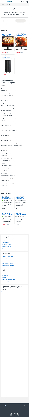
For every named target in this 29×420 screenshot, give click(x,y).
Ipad (2, 88)
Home (2, 4)
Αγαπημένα (5, 275)
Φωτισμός (3, 185)
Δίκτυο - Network (5, 125)
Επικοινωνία (5, 248)
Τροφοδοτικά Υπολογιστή (7, 108)
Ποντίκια (3, 170)
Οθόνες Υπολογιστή (6, 33)
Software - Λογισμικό (6, 110)
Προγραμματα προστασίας (7, 118)
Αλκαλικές (3, 155)
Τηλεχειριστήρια (5, 140)
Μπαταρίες (4, 153)
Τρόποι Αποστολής (6, 261)
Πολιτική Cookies (6, 246)
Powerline (3, 128)
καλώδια (3, 163)
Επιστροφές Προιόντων (8, 265)
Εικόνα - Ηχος (4, 135)
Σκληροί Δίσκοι (4, 103)
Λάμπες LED (4, 188)
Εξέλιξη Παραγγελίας (7, 263)
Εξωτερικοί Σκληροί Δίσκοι (7, 105)
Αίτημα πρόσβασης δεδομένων (9, 281)
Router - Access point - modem (8, 130)
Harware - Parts (4, 93)
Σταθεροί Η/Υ (4, 55)
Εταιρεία (4, 240)
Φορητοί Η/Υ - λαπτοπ (6, 183)
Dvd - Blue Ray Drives (6, 95)
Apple (2, 85)
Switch (2, 133)
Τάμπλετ (3, 150)
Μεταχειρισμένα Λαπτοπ (7, 175)
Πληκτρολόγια (4, 168)
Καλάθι (4, 277)
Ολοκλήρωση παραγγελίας (8, 279)
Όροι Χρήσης (5, 242)
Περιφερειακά (4, 160)
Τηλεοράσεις (4, 138)
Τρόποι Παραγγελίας (7, 256)
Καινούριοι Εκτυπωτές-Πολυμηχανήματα (11, 145)
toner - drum (4, 123)
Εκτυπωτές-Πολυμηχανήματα (8, 143)
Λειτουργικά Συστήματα (7, 113)
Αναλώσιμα (3, 120)
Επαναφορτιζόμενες (6, 158)
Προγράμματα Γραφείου (7, 115)
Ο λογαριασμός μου (7, 273)
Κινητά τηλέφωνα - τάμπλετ (8, 148)
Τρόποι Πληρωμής (6, 258)
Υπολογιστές (10, 55)
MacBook (3, 90)
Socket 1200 (4, 100)
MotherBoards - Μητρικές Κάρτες (9, 98)
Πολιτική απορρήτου (7, 244)
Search (21, 1)
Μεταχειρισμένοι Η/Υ (6, 178)
